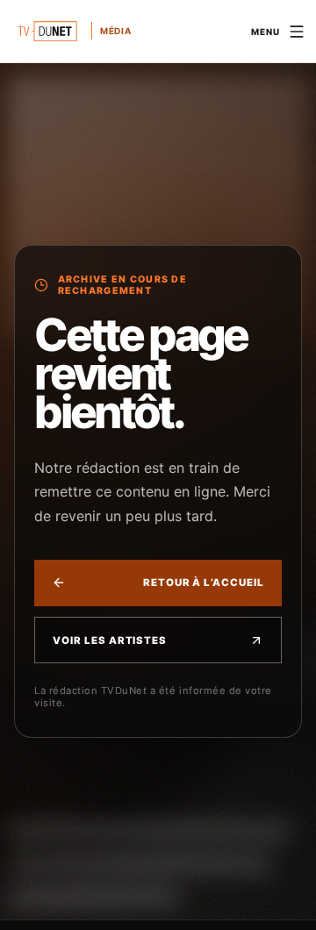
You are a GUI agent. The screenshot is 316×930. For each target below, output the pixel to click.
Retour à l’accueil (203, 582)
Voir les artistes (110, 640)
